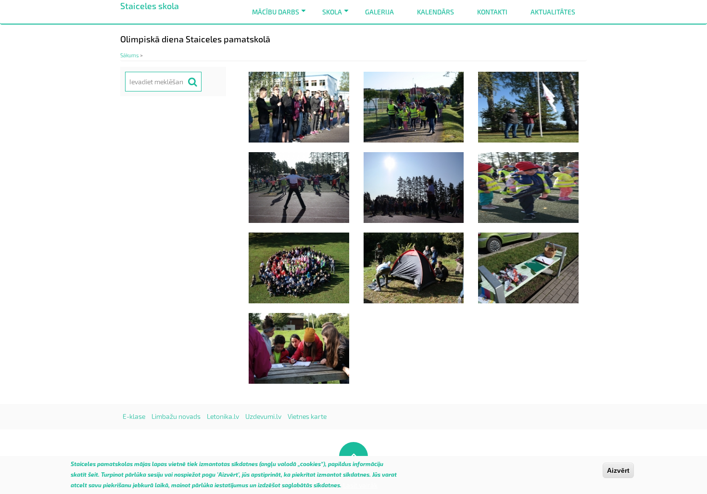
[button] (299, 106)
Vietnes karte (307, 416)
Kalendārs (435, 12)
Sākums (129, 55)
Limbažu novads (176, 416)
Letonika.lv (223, 416)
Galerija (379, 12)
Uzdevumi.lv (263, 416)
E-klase (134, 416)
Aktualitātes (552, 12)
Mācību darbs (280, 16)
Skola (337, 16)
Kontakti (492, 12)
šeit (93, 474)
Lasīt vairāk (360, 485)
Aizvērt (618, 470)
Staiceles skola (149, 5)
